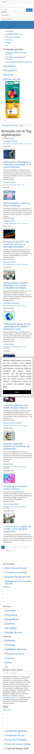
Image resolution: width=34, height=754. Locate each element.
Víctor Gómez (8, 344)
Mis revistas (11, 628)
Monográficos (10, 70)
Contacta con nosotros (16, 572)
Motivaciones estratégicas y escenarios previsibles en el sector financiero (17, 164)
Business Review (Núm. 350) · (12, 425)
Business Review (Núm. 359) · (12, 264)
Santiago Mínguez (10, 141)
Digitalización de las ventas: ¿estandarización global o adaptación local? (17, 326)
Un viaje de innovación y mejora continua (15, 487)
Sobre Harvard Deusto (16, 568)
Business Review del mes (17, 576)
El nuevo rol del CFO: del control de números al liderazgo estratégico (16, 244)
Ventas (8, 42)
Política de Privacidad (15, 739)
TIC (23, 185)
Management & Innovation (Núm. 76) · (14, 347)
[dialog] (17, 377)
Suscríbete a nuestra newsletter (13, 670)
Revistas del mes (11, 79)
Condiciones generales (16, 730)
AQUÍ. (5, 386)
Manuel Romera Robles (12, 423)
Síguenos (6, 586)
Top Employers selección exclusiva (18, 61)
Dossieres (8, 74)
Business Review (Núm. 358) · (12, 306)
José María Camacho (11, 303)
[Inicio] (17, 5)
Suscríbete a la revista (17, 23)
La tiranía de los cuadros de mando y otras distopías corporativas (17, 529)
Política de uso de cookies (18, 744)
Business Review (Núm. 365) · (12, 185)
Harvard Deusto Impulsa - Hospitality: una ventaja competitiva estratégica (16, 285)
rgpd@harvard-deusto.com (11, 697)
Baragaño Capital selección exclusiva (15, 53)
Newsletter (17, 27)
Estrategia (9, 31)
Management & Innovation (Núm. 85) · (15, 144)
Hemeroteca (5, 15)
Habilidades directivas (13, 34)
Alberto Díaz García (10, 504)
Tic (6, 45)
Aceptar (17, 392)
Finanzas (8, 39)
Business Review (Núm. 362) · (12, 223)
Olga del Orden (9, 221)
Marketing (10, 640)
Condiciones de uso (14, 735)
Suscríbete (10, 610)
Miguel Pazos (8, 464)
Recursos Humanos (12, 37)
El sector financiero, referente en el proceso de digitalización (16, 446)
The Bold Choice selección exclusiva (15, 58)
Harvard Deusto (9, 182)
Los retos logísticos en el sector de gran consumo (15, 406)
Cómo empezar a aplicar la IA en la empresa (16, 204)
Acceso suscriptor (6, 19)
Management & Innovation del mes (18, 582)
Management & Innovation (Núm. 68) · (14, 466)
